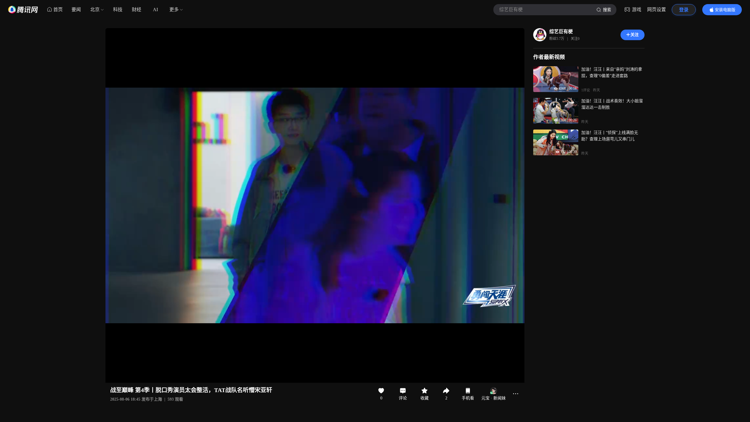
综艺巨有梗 (561, 31)
